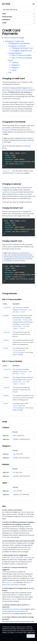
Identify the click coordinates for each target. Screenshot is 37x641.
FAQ (9, 72)
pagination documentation (14, 259)
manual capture (24, 324)
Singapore (15, 65)
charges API (6, 130)
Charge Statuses (15, 53)
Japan (14, 70)
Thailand (14, 62)
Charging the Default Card (22, 48)
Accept (30, 636)
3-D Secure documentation (17, 584)
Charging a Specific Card (21, 50)
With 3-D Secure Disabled (21, 58)
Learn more (31, 632)
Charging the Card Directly (19, 43)
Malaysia (15, 67)
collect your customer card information (19, 90)
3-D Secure (18, 173)
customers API (7, 192)
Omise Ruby (26, 146)
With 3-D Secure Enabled (21, 55)
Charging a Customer (17, 46)
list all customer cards (24, 257)
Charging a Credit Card (14, 41)
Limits (10, 60)
